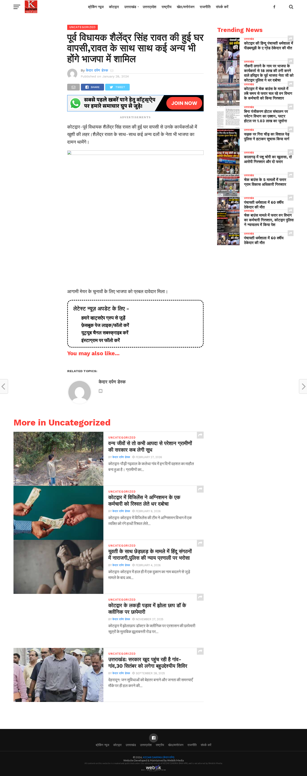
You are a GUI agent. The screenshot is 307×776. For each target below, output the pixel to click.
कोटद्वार (114, 7)
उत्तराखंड (130, 7)
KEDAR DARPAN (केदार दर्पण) (158, 757)
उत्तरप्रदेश (149, 7)
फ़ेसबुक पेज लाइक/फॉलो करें (103, 325)
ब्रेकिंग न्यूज (96, 7)
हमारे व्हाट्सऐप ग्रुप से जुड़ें (101, 318)
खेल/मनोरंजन (185, 7)
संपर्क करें (222, 7)
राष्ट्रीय (166, 7)
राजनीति (205, 7)
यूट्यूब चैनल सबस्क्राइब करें (102, 333)
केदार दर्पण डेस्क (97, 70)
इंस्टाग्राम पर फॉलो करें (98, 340)
